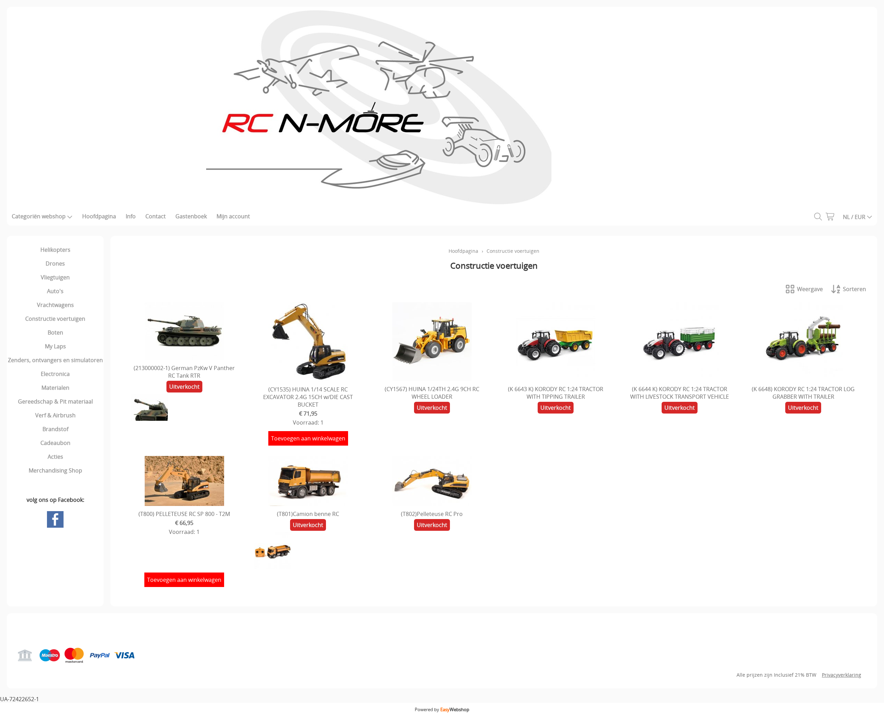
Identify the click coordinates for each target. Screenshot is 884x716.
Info (131, 216)
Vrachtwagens (55, 305)
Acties (55, 456)
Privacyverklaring (841, 675)
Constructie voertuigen (55, 318)
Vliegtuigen (55, 277)
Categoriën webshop (39, 216)
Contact (155, 216)
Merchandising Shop (55, 470)
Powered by (442, 709)
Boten (55, 332)
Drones (55, 263)
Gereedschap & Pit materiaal (55, 401)
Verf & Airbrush (55, 415)
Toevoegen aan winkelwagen (308, 438)
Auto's (55, 291)
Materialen (55, 387)
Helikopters (55, 249)
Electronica (55, 374)
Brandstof (55, 429)
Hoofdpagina (99, 216)
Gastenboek (191, 216)
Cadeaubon (55, 443)
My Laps (55, 346)
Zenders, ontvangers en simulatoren (55, 360)
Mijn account (233, 216)
